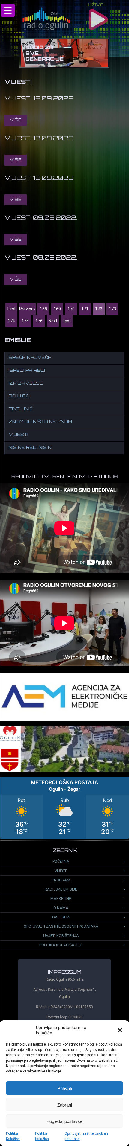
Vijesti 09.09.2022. (40, 218)
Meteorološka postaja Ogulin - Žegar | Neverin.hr (64, 808)
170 (71, 309)
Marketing (61, 898)
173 (112, 309)
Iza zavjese (26, 383)
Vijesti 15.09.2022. (39, 99)
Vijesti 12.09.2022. (39, 179)
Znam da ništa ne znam (40, 422)
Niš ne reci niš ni (30, 448)
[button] (120, 1030)
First (12, 309)
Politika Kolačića (13, 1136)
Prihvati (64, 1088)
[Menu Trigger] (8, 10)
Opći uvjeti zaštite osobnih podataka (86, 1136)
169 (57, 309)
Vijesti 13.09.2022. (39, 139)
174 (11, 320)
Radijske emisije (61, 889)
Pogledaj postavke (64, 1121)
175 (25, 320)
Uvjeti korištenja (61, 935)
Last (67, 320)
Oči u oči (19, 396)
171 (84, 309)
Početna (60, 861)
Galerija (61, 917)
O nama (60, 908)
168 (43, 309)
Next (53, 320)
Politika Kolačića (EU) (61, 945)
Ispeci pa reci (27, 370)
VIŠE (16, 120)
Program (61, 880)
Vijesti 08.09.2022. (40, 258)
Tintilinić (20, 409)
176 (39, 320)
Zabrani (64, 1104)
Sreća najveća (30, 358)
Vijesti (18, 435)
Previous (27, 309)
